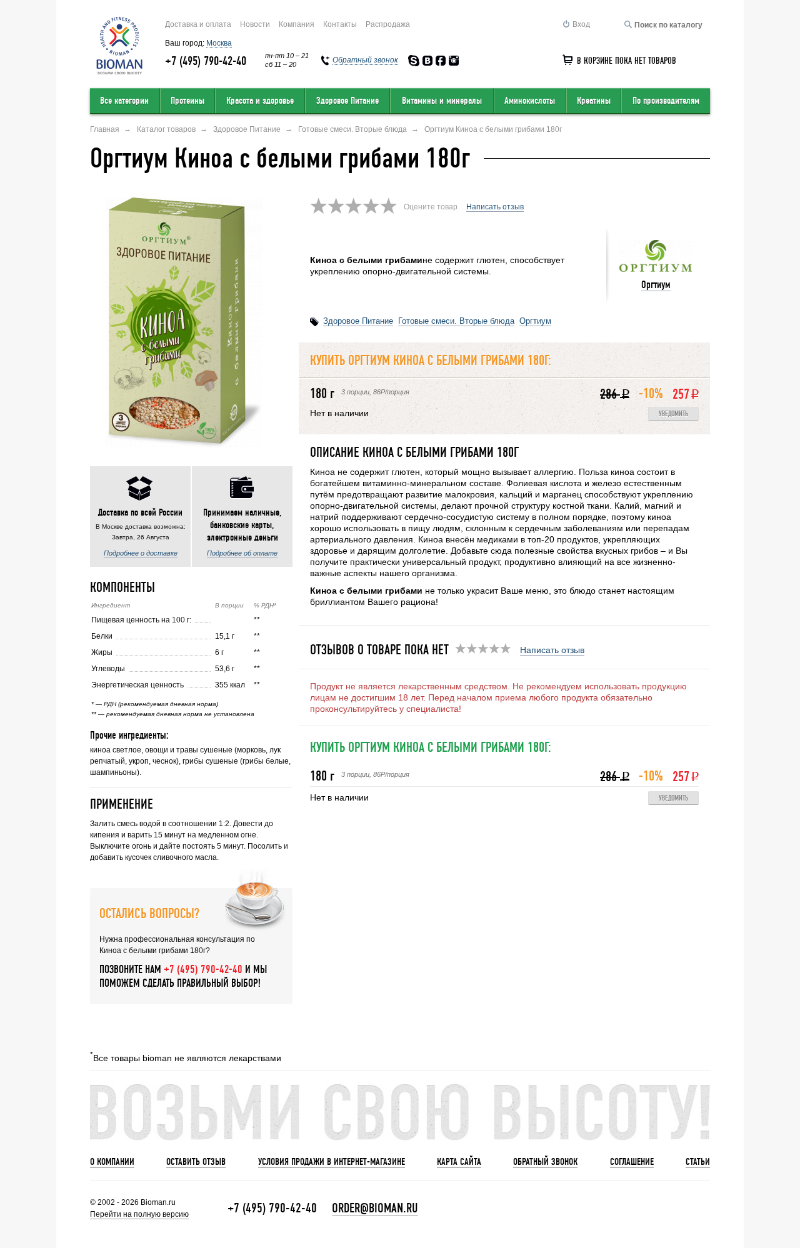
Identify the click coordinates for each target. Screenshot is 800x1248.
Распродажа (388, 24)
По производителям (665, 100)
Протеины (187, 100)
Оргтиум (656, 285)
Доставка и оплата (198, 24)
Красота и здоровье (260, 100)
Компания (296, 24)
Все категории (124, 100)
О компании (112, 1161)
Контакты (340, 24)
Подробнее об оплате (242, 553)
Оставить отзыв (196, 1161)
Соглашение (632, 1161)
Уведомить (673, 414)
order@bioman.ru (375, 1208)
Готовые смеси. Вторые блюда (456, 321)
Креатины (594, 100)
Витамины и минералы (442, 100)
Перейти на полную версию (139, 1214)
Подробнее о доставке (141, 553)
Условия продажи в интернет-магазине (331, 1161)
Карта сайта (459, 1161)
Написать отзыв (495, 206)
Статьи (698, 1161)
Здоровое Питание (347, 100)
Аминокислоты (529, 100)
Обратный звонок (545, 1161)
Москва (219, 43)
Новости (255, 24)
